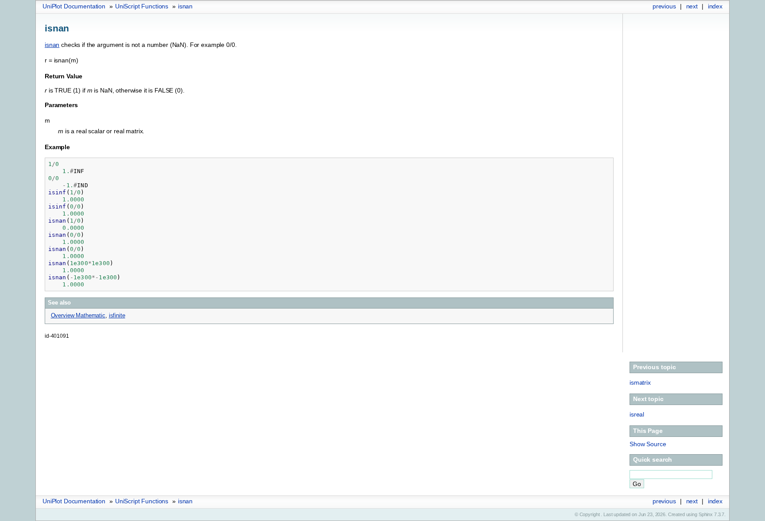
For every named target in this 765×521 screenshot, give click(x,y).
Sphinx (706, 514)
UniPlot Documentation (73, 6)
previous (664, 6)
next (692, 6)
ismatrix (640, 382)
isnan (185, 6)
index (715, 6)
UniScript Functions (141, 6)
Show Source (648, 444)
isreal (637, 414)
